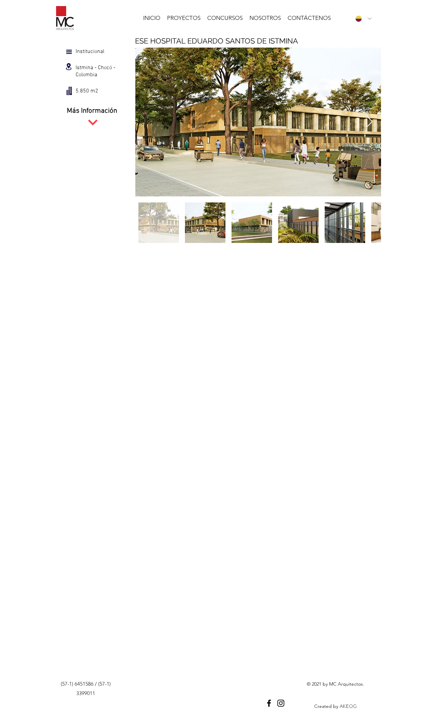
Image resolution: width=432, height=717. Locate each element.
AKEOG (348, 706)
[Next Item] (369, 122)
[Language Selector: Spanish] (361, 18)
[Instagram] (281, 703)
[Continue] (93, 122)
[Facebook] (269, 703)
